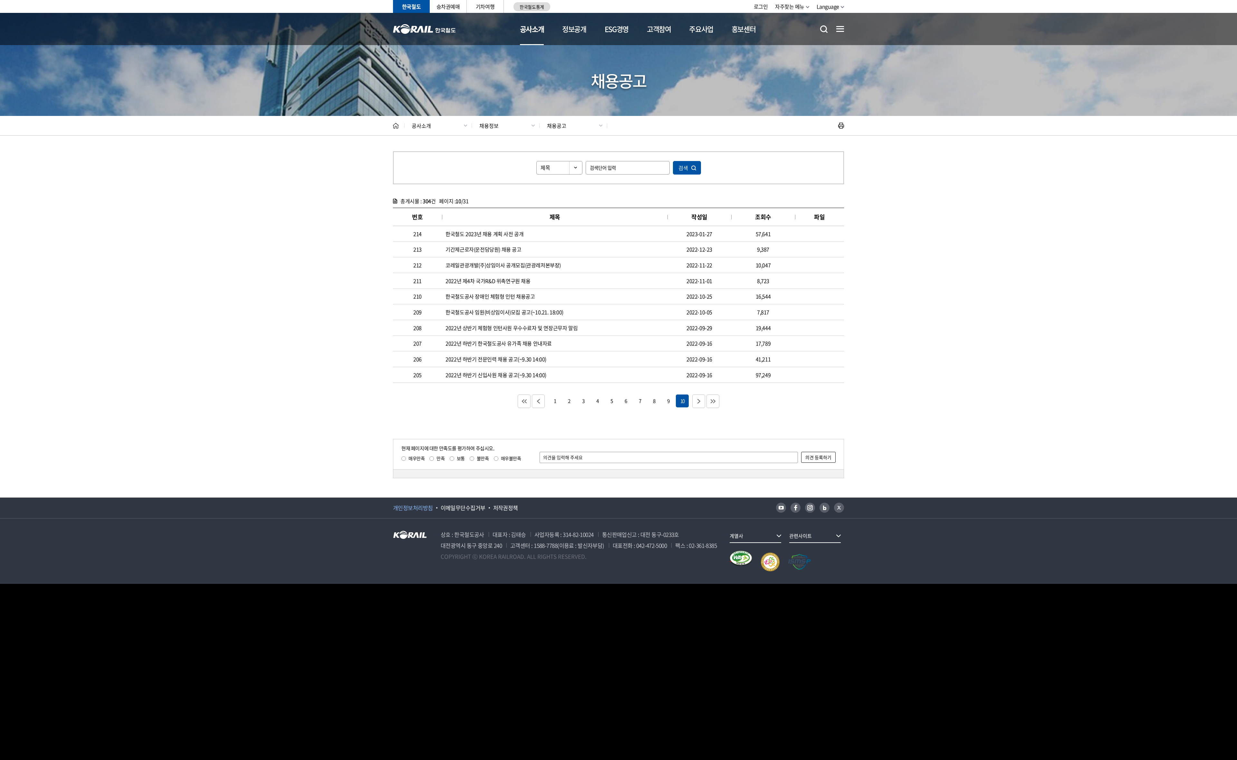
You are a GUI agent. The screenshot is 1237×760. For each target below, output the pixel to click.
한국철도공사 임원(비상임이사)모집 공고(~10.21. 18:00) (504, 312)
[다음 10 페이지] (698, 401)
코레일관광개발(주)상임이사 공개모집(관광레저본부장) (503, 265)
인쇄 (841, 125)
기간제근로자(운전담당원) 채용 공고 (483, 249)
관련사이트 (800, 535)
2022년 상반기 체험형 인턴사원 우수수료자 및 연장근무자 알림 (512, 328)
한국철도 (411, 6)
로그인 (761, 6)
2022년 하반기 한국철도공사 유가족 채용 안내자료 (499, 343)
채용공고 (556, 125)
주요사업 (701, 29)
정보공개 (574, 29)
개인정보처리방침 (413, 508)
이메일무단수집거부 (463, 508)
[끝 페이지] (712, 401)
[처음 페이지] (524, 401)
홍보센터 (744, 29)
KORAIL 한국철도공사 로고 (424, 29)
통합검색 (824, 29)
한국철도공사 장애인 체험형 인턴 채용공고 (490, 296)
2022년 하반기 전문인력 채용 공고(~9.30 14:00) (496, 359)
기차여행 (485, 6)
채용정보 (489, 125)
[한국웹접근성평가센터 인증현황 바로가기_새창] (741, 562)
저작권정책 (505, 508)
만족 (440, 458)
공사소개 (532, 29)
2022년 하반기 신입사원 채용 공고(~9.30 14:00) (496, 375)
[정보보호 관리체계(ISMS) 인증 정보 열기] (799, 562)
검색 (683, 168)
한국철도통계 (532, 7)
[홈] (395, 125)
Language (828, 6)
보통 (461, 458)
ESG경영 (616, 29)
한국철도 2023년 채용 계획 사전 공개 (484, 234)
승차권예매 (448, 6)
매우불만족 (511, 458)
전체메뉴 (840, 29)
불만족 (483, 458)
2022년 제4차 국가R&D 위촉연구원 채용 (488, 281)
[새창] (781, 508)
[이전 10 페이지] (538, 401)
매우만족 (416, 458)
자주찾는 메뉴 (789, 6)
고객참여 (659, 29)
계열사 (736, 535)
